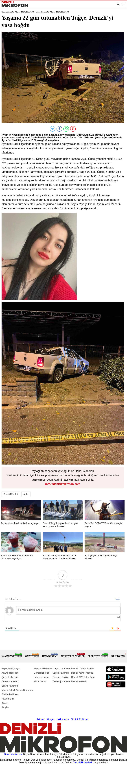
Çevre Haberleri (10, 677)
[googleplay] (115, 677)
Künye (5, 703)
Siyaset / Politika (61, 677)
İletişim (5, 707)
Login (117, 599)
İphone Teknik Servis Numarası (17, 690)
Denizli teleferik (79, 681)
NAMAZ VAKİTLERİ (12, 655)
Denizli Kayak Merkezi (82, 672)
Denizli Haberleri (11, 494)
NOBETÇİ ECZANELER (73, 655)
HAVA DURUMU (50, 655)
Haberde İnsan (41, 677)
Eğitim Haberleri (10, 685)
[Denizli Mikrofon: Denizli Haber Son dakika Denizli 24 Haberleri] (15, 4)
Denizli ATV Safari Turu (82, 677)
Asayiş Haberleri (10, 672)
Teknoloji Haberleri (62, 681)
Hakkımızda (8, 698)
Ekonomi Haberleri (43, 668)
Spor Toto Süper (98, 655)
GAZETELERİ (32, 655)
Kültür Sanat (40, 681)
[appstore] (115, 669)
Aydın (25, 494)
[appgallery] (115, 684)
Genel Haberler (41, 672)
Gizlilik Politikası (10, 694)
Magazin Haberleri (62, 668)
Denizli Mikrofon (13, 754)
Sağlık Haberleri (61, 672)
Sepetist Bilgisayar (11, 668)
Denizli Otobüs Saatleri (82, 668)
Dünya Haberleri (10, 681)
